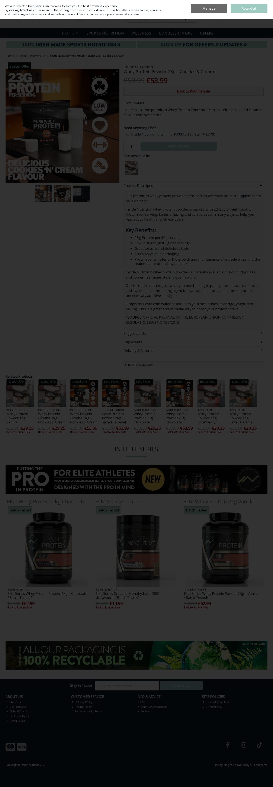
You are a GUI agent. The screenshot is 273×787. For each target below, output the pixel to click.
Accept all (249, 8)
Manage (209, 8)
